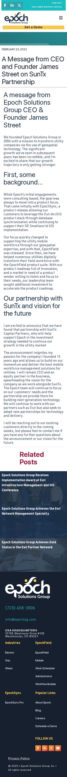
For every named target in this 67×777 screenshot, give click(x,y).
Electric (9, 652)
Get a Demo (33, 27)
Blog (38, 710)
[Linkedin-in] (12, 5)
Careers (40, 718)
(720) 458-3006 (20, 608)
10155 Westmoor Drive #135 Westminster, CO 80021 (25, 633)
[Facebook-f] (5, 5)
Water (9, 668)
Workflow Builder (45, 684)
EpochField (42, 652)
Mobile (39, 660)
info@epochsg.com (20, 620)
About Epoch (43, 702)
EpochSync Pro (14, 702)
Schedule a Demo (46, 726)
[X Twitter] (19, 5)
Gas (7, 660)
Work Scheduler (45, 668)
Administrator (43, 676)
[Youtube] (58, 748)
